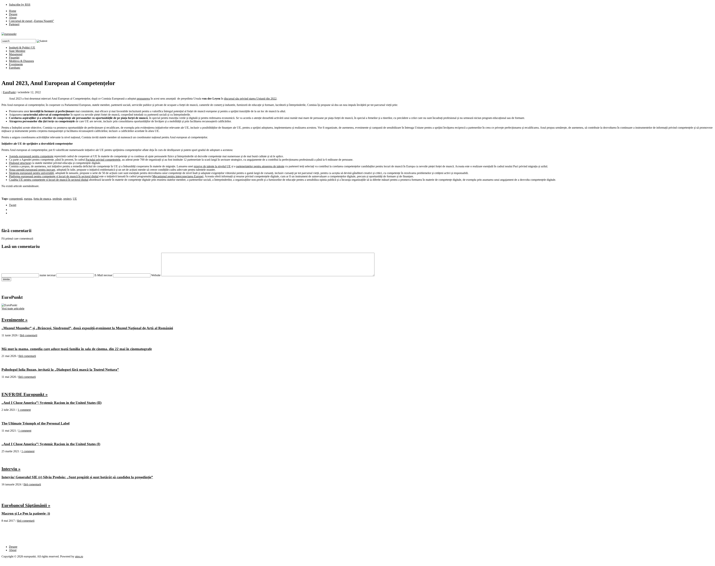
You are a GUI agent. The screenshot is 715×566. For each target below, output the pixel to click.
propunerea (143, 98)
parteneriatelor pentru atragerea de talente (260, 166)
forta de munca (42, 198)
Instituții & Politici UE (22, 47)
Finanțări (14, 57)
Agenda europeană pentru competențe (31, 156)
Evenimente (16, 64)
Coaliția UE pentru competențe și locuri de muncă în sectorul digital (48, 179)
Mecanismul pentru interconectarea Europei (177, 176)
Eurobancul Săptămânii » (25, 505)
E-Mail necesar (103, 275)
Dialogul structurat (20, 163)
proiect (67, 198)
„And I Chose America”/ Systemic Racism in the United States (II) (51, 403)
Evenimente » (14, 319)
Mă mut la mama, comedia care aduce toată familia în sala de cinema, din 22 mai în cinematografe (76, 349)
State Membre (17, 50)
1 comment (24, 409)
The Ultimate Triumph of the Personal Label (35, 423)
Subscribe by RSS (19, 4)
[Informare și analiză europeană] (8, 34)
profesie (57, 198)
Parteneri (14, 24)
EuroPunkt (9, 92)
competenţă (16, 198)
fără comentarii (28, 335)
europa (28, 198)
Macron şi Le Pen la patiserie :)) (25, 513)
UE (75, 198)
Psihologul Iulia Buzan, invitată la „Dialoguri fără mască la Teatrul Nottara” (60, 370)
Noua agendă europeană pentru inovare (32, 169)
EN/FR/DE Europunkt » (24, 394)
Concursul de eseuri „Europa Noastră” (31, 21)
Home (12, 10)
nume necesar (48, 275)
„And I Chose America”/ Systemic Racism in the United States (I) (50, 444)
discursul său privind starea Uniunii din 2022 (250, 98)
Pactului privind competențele (103, 159)
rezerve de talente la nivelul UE (212, 166)
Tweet (12, 205)
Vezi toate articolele (12, 308)
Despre (13, 14)
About (12, 17)
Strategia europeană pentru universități (31, 173)
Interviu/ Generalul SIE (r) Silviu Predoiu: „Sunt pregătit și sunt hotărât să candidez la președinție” (77, 477)
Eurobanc (14, 67)
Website (156, 275)
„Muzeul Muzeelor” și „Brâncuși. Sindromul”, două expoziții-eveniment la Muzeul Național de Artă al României (87, 328)
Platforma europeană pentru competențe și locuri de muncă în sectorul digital (53, 176)
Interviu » (10, 468)
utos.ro (79, 556)
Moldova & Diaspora (21, 61)
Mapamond (15, 54)
